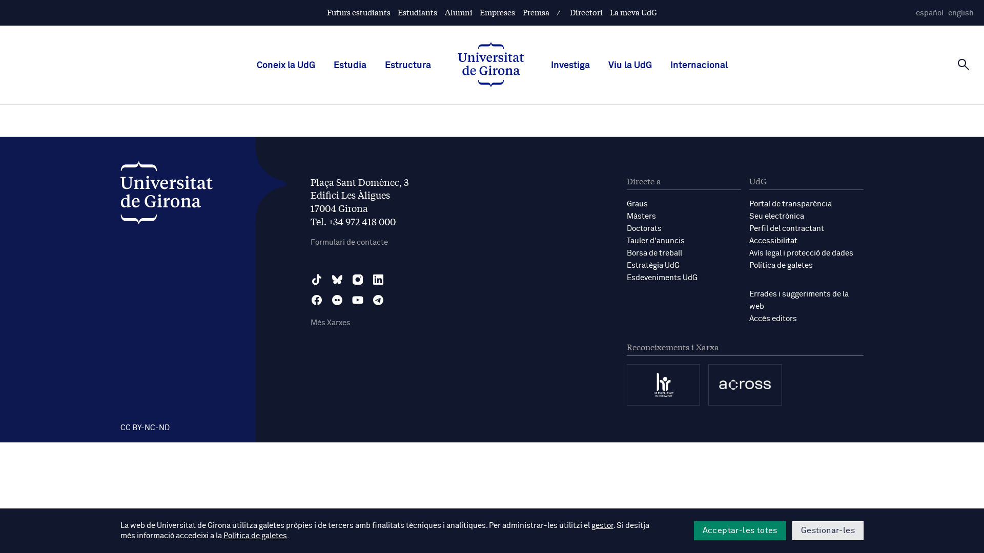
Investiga (570, 65)
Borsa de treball (654, 253)
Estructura (408, 65)
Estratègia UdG (653, 265)
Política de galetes (781, 265)
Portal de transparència (790, 204)
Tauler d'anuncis (656, 241)
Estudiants (417, 12)
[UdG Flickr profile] (337, 300)
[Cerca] (963, 64)
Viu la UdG (630, 65)
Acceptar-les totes (740, 530)
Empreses (497, 12)
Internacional (699, 65)
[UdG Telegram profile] (378, 300)
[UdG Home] (491, 65)
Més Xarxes (331, 323)
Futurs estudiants (359, 12)
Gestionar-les (828, 530)
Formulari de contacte (349, 242)
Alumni (459, 12)
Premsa (536, 12)
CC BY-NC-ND (145, 428)
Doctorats (644, 228)
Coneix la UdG (286, 65)
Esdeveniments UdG (662, 278)
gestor (602, 525)
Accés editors (773, 319)
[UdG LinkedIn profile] (378, 279)
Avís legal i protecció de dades (801, 253)
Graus (637, 204)
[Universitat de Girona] (166, 195)
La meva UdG (633, 12)
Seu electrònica (776, 216)
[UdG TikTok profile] (317, 279)
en (961, 13)
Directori (586, 12)
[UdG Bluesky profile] (337, 279)
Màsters (641, 216)
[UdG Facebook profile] (317, 300)
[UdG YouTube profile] (358, 300)
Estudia (350, 65)
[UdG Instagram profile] (358, 279)
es (930, 13)
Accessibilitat (773, 241)
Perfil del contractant (786, 228)
